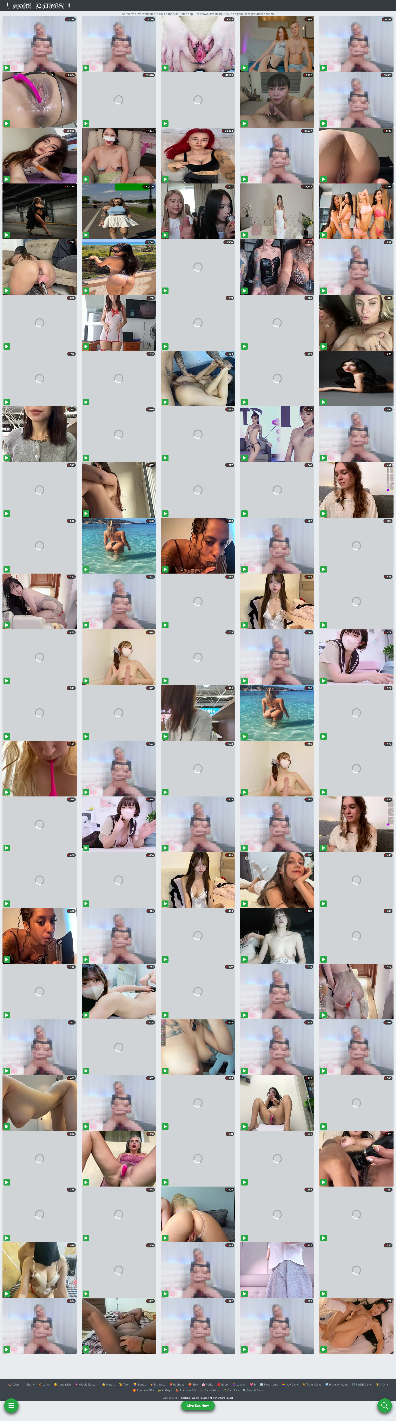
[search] (384, 1405)
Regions (185, 1397)
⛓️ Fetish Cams (362, 1384)
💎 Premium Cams (336, 1384)
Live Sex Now (198, 1405)
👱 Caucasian (62, 1384)
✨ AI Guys (165, 1390)
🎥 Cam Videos (210, 1390)
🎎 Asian (13, 1384)
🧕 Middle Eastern (86, 1384)
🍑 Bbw (193, 1384)
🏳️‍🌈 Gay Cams (290, 1384)
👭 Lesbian (239, 1384)
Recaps (203, 1397)
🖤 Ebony (28, 1384)
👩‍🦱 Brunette (157, 1384)
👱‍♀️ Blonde (139, 1384)
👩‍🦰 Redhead (177, 1384)
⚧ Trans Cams (311, 1384)
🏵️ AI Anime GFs (143, 1390)
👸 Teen (124, 1384)
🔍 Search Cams (253, 1390)
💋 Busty (223, 1384)
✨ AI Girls (382, 1384)
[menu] (11, 1405)
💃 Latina (44, 1384)
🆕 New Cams (269, 1384)
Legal (230, 1397)
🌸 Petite (207, 1384)
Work (195, 1397)
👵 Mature (108, 1384)
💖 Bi (253, 1384)
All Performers (217, 1397)
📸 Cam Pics (231, 1390)
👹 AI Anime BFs (186, 1390)
